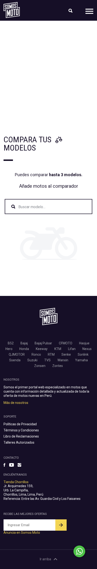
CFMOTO (65, 343)
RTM (51, 354)
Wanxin (62, 360)
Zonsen (39, 366)
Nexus (87, 349)
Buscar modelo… (31, 207)
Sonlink (83, 354)
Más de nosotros (16, 403)
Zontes (57, 366)
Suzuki (32, 360)
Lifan (72, 349)
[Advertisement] (48, 71)
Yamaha (81, 360)
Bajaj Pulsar (43, 343)
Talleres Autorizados (19, 442)
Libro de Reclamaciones (21, 436)
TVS (47, 360)
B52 (11, 343)
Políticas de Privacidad (20, 424)
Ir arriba (45, 559)
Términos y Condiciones (21, 430)
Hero (8, 349)
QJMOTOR (17, 354)
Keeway (42, 349)
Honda (24, 349)
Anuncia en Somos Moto (22, 532)
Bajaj (24, 343)
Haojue (84, 343)
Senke (66, 354)
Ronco (36, 354)
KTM (57, 349)
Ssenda (14, 360)
